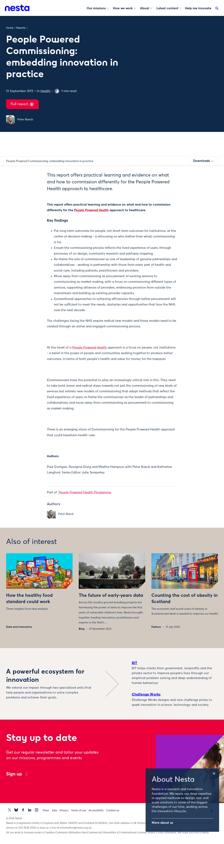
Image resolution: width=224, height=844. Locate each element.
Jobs (54, 810)
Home (9, 28)
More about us (162, 822)
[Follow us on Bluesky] (16, 810)
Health (45, 91)
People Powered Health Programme (85, 492)
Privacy (64, 810)
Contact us (112, 810)
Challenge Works (146, 694)
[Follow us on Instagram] (36, 810)
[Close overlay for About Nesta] (215, 772)
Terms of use (78, 810)
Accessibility (96, 810)
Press (46, 810)
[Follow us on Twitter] (9, 810)
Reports (21, 28)
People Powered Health (91, 210)
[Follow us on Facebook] (23, 810)
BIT (134, 663)
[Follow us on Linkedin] (29, 810)
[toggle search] (217, 9)
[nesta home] (17, 8)
